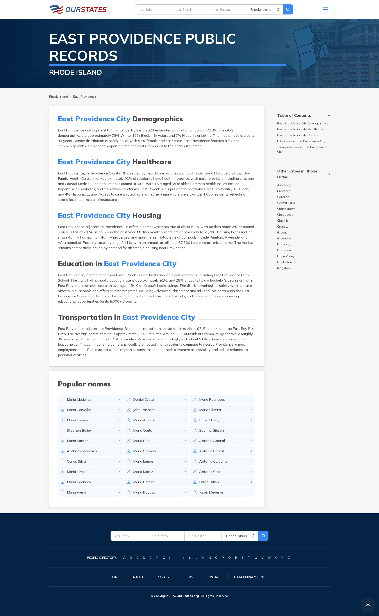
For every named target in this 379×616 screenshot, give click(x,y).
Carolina (283, 197)
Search (288, 9)
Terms (188, 577)
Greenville (284, 238)
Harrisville (284, 250)
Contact (213, 577)
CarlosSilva (76, 461)
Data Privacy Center (251, 577)
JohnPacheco (144, 410)
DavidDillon (209, 482)
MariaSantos (77, 440)
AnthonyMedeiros (82, 451)
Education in (301, 141)
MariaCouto (142, 430)
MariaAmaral (144, 420)
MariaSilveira (210, 410)
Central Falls (286, 203)
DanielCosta (143, 399)
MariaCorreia (77, 420)
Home (115, 577)
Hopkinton (284, 262)
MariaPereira (143, 482)
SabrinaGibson (211, 430)
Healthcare (300, 129)
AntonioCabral (211, 451)
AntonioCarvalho (213, 461)
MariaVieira (76, 492)
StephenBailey (79, 430)
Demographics (302, 123)
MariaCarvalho (79, 410)
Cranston (283, 226)
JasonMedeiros (211, 492)
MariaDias (141, 440)
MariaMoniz (143, 471)
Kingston (283, 268)
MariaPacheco (79, 482)
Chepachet (285, 215)
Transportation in (301, 149)
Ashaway (284, 185)
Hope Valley (285, 256)
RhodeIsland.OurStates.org (78, 9)
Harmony (283, 244)
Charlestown (286, 209)
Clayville (283, 221)
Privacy (163, 577)
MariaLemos (143, 461)
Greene (282, 232)
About (138, 577)
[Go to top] (368, 605)
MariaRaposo (144, 492)
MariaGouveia (144, 451)
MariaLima (76, 471)
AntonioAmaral (212, 440)
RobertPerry (209, 420)
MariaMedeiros (79, 399)
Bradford (283, 191)
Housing (298, 135)
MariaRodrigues (212, 399)
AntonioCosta (210, 471)
